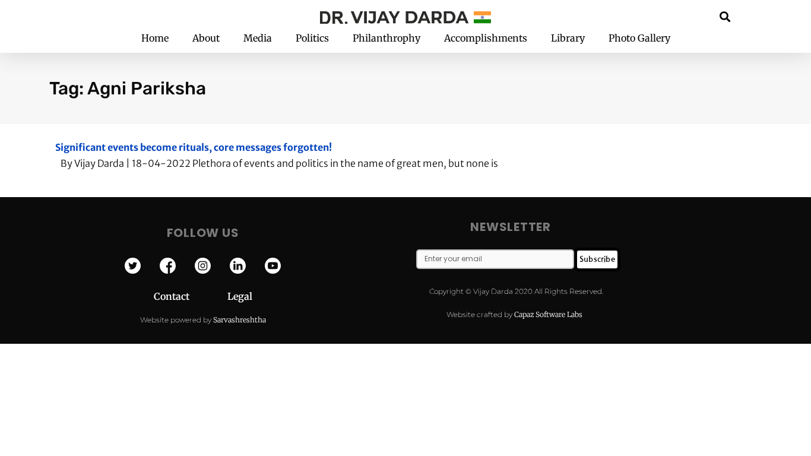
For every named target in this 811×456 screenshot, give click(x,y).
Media (257, 38)
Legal (239, 296)
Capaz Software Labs (548, 314)
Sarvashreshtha (239, 319)
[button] (725, 16)
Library (568, 38)
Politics (312, 38)
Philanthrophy (386, 38)
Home (155, 38)
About (206, 38)
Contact (190, 296)
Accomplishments (485, 38)
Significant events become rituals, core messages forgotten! (193, 147)
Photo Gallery (639, 38)
